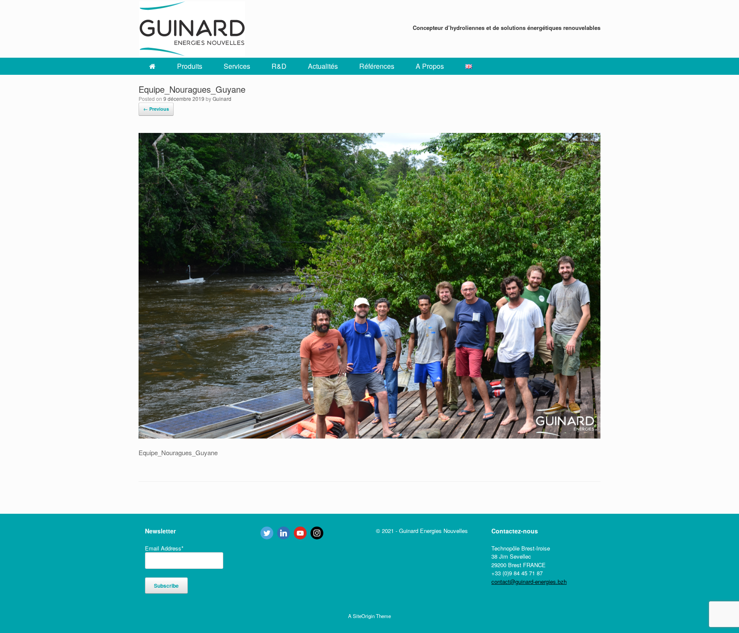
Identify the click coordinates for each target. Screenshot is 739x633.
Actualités (323, 66)
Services (237, 66)
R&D (279, 66)
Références (376, 66)
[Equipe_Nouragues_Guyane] (369, 435)
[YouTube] (300, 533)
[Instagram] (316, 533)
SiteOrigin (364, 615)
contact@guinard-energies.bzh (529, 581)
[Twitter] (266, 533)
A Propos (430, 66)
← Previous (156, 109)
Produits (189, 66)
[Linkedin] (283, 533)
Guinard (222, 98)
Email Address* (164, 548)
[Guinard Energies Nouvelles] (192, 29)
